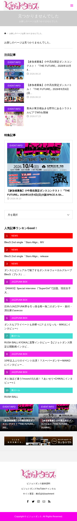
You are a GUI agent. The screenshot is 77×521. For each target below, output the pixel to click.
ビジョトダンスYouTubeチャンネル (38, 488)
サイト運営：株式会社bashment (38, 493)
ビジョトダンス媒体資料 (38, 483)
